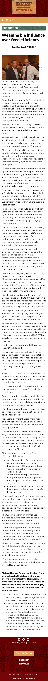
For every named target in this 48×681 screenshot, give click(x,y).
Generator (30, 678)
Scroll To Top (22, 653)
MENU (12, 20)
